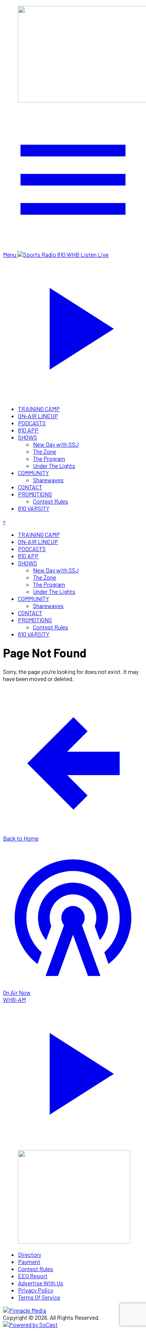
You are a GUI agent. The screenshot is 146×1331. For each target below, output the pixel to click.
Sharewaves (48, 479)
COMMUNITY (33, 472)
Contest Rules (50, 501)
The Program (49, 458)
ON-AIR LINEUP (38, 415)
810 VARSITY (33, 508)
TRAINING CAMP (39, 408)
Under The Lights (54, 465)
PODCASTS (32, 422)
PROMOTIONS (35, 494)
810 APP (28, 430)
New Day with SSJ (56, 444)
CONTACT (30, 486)
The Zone (44, 451)
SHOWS (27, 437)
